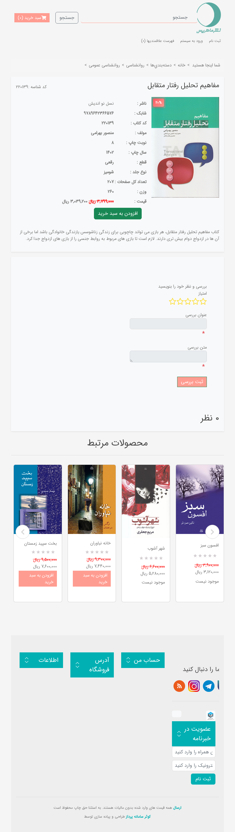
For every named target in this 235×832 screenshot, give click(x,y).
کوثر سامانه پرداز (138, 816)
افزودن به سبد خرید (41, 578)
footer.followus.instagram (194, 686)
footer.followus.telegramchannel (208, 686)
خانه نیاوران (100, 543)
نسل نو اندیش (101, 103)
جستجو (66, 17)
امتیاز (202, 293)
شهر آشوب (156, 548)
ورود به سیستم (191, 41)
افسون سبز (209, 545)
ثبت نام (215, 41)
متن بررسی (197, 347)
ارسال (177, 808)
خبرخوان (179, 686)
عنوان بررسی (196, 315)
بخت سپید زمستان (40, 543)
